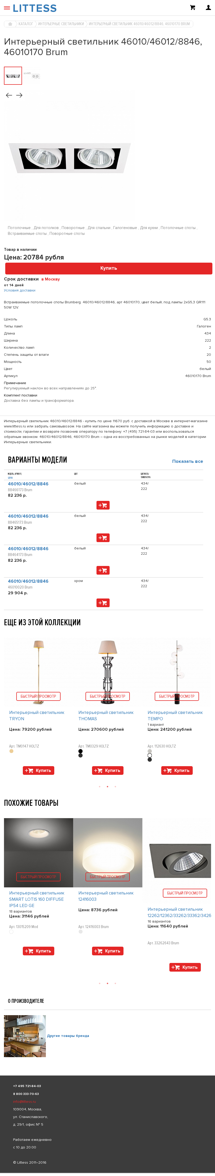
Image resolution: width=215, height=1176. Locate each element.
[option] (38, 707)
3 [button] (115, 786)
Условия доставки (19, 290)
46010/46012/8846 (28, 484)
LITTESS (35, 8)
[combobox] (52, 279)
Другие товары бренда (68, 1036)
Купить (108, 268)
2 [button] (107, 786)
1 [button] (99, 786)
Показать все (187, 461)
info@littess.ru (24, 1101)
